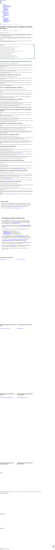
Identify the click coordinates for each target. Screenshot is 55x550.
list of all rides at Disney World (16, 239)
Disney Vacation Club (3, 530)
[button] (0, 1)
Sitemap (1, 489)
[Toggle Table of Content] (32, 45)
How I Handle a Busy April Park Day (6, 54)
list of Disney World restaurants (10, 179)
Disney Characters (3, 545)
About (1, 476)
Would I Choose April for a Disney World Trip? (7, 57)
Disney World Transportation (7, 6)
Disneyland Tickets (6, 12)
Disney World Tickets (6, 5)
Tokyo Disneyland (3, 543)
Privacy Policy (2, 487)
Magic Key (2, 520)
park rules (6, 237)
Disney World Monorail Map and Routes (24, 324)
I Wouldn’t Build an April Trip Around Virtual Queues (8, 55)
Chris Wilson (4, 30)
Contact (1, 479)
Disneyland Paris (5, 19)
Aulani (4, 17)
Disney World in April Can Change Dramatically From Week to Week (10, 46)
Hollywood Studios (6, 233)
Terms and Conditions (3, 485)
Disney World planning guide (10, 193)
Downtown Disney (6, 15)
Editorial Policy (2, 481)
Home (0, 24)
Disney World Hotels (3, 499)
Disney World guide (17, 222)
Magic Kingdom (5, 8)
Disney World (4, 4)
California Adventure (6, 14)
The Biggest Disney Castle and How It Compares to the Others (7, 463)
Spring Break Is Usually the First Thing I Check (7, 47)
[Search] (8, 549)
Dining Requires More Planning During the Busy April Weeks (9, 56)
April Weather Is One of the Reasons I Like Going (8, 52)
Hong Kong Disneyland (6, 20)
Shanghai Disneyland (3, 541)
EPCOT (4, 7)
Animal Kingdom (5, 9)
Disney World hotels (25, 242)
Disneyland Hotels (5, 13)
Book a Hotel (2, 474)
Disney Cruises (5, 18)
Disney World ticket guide (19, 235)
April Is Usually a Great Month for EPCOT (7, 53)
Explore (3, 16)
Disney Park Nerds (11, 203)
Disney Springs (13, 245)
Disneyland (3, 11)
